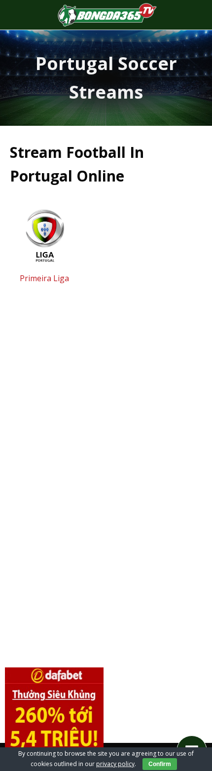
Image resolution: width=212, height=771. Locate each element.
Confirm (159, 764)
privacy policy (115, 764)
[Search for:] (191, 15)
